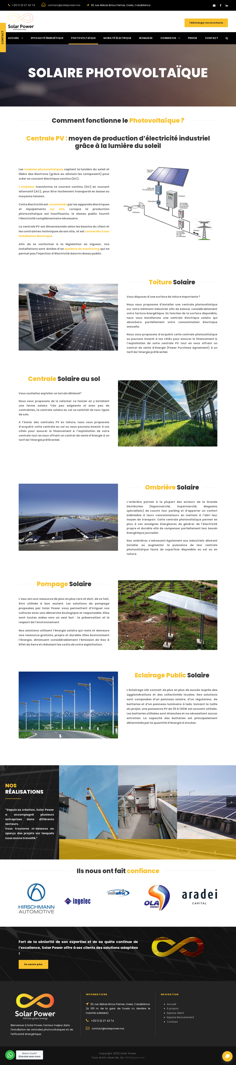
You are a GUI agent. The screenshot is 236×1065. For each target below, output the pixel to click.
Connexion (168, 38)
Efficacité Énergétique (47, 38)
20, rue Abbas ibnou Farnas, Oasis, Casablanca (120, 5)
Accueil (13, 38)
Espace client (175, 1013)
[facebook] (220, 5)
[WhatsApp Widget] (10, 1055)
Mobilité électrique (117, 38)
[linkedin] (227, 5)
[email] (214, 5)
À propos (172, 1008)
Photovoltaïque (83, 38)
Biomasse (146, 38)
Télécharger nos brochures (206, 22)
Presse (192, 38)
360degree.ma (135, 1057)
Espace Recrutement (180, 1017)
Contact (211, 38)
